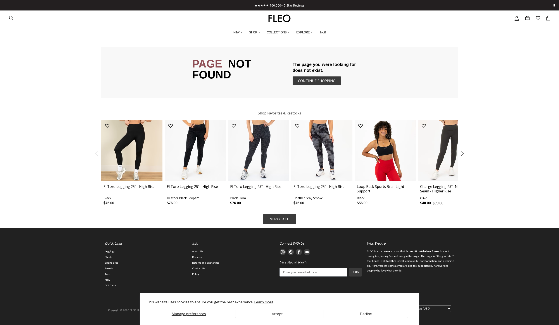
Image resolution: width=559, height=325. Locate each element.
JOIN (355, 272)
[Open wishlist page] (538, 18)
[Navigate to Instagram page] (283, 253)
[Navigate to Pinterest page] (291, 253)
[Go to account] (516, 18)
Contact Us (198, 268)
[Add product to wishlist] (107, 126)
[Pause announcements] (554, 5)
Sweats (109, 268)
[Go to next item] (462, 153)
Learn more (263, 302)
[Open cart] (548, 18)
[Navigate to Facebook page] (299, 253)
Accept (277, 313)
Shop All (279, 219)
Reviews (197, 257)
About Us (197, 251)
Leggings (110, 251)
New (107, 279)
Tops (107, 274)
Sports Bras (111, 262)
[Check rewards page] (527, 18)
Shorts (108, 257)
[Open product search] (11, 18)
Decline (366, 313)
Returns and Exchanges (205, 262)
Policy (195, 274)
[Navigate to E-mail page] (307, 253)
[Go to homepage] (279, 18)
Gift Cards (110, 285)
